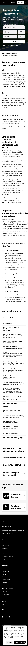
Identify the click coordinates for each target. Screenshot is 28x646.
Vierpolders (12, 53)
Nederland (5, 53)
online (5, 107)
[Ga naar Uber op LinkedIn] (2, 617)
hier (16, 636)
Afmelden (9, 642)
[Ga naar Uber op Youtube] (6, 617)
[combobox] (15, 27)
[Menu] (26, 2)
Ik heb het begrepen (20, 642)
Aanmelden (20, 2)
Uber (3, 2)
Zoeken (14, 41)
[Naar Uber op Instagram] (10, 617)
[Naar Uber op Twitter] (13, 617)
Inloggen (13, 2)
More (4, 21)
